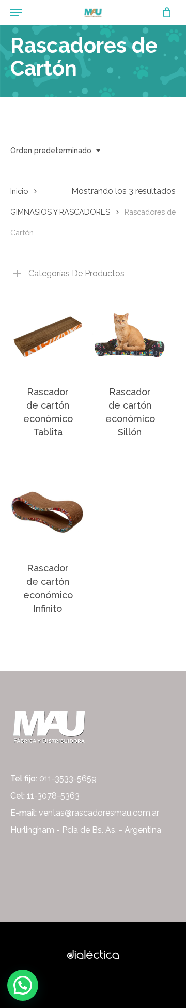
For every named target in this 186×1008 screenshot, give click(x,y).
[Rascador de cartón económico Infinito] (47, 511)
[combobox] (56, 151)
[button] (22, 985)
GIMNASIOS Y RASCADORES (60, 211)
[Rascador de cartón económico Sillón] (129, 335)
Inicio (19, 191)
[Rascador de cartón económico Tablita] (47, 335)
